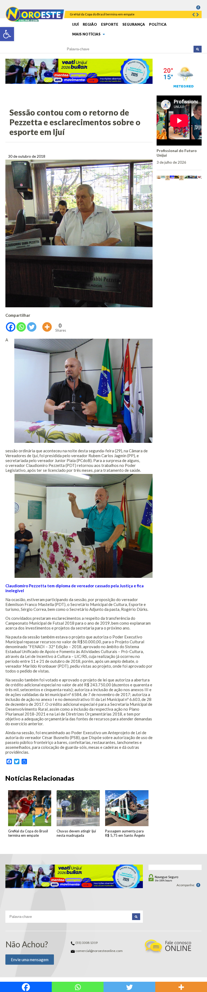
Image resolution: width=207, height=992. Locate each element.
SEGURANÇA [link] (133, 24)
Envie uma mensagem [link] (30, 959)
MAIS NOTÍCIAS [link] (86, 34)
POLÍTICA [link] (158, 24)
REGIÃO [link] (90, 24)
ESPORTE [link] (109, 24)
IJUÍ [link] (75, 24)
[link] (7, 34)
